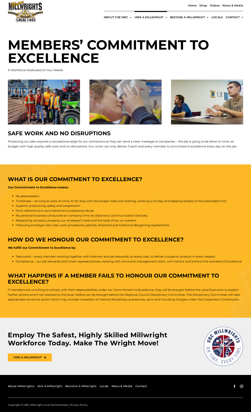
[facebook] (234, 386)
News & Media (232, 5)
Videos (215, 5)
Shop (203, 5)
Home (192, 5)
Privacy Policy (79, 404)
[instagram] (241, 386)
